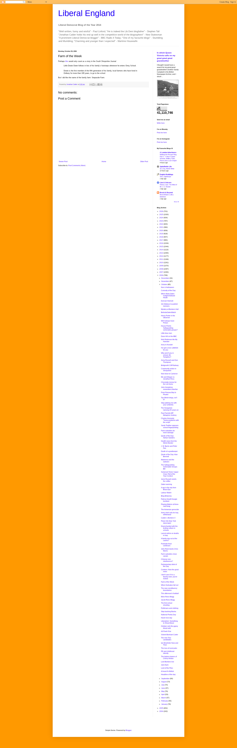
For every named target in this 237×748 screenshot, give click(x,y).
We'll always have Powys (167, 322)
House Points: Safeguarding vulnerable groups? (169, 328)
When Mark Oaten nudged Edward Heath (168, 296)
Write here (161, 123)
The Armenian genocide (170, 509)
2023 (161, 221)
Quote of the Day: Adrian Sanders (168, 437)
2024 (161, 218)
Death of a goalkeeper (169, 451)
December (165, 278)
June (163, 688)
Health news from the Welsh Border (169, 442)
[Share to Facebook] (98, 84)
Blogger (128, 730)
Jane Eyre (165, 665)
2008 (161, 269)
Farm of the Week (167, 582)
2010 (161, 263)
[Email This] (90, 84)
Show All (176, 201)
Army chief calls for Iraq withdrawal (169, 514)
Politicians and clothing (169, 608)
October (164, 284)
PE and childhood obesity (167, 652)
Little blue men (166, 333)
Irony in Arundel (167, 345)
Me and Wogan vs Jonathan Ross (167, 378)
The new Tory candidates (166, 639)
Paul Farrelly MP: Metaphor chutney (169, 414)
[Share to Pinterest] (101, 84)
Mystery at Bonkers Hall (170, 309)
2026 (161, 211)
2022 (161, 224)
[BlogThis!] (93, 84)
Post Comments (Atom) (76, 165)
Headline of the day (168, 674)
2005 (161, 708)
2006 (161, 275)
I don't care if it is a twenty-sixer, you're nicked (169, 577)
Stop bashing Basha (168, 611)
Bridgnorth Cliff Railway (170, 365)
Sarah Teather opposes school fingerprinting (169, 426)
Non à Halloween (167, 287)
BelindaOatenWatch (168, 312)
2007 (161, 272)
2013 (161, 253)
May (163, 691)
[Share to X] (96, 84)
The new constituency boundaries (169, 589)
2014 (161, 250)
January (164, 704)
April (163, 694)
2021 (161, 227)
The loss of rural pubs (169, 648)
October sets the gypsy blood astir (169, 627)
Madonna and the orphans (167, 461)
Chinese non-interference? (167, 560)
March (163, 698)
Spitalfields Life (166, 167)
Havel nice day (166, 618)
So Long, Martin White (167, 168)
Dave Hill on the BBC (169, 336)
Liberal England (86, 13)
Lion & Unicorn (165, 183)
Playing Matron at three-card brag (170, 505)
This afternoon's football (170, 593)
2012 (161, 256)
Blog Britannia (166, 496)
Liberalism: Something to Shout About (169, 622)
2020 (161, 230)
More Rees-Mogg (167, 597)
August (164, 682)
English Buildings (166, 175)
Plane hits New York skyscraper (168, 522)
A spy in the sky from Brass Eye (168, 488)
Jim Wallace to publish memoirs (169, 305)
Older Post (144, 161)
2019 (161, 234)
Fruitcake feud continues (166, 545)
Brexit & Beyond (166, 193)
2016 (161, 243)
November (165, 281)
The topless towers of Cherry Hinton (169, 657)
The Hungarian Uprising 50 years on (170, 409)
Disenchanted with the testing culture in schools (169, 528)
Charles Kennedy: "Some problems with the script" (170, 420)
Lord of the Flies (167, 668)
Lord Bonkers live (167, 662)
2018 (161, 237)
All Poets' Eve (166, 631)
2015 (161, 247)
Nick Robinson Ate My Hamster (169, 340)
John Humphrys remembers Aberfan (169, 388)
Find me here (162, 133)
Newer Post (63, 161)
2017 (161, 240)
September (165, 679)
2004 (161, 711)
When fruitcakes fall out (169, 585)
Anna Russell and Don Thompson (169, 361)
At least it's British (167, 671)
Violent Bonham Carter (169, 635)
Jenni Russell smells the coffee (168, 480)
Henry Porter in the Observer (168, 317)
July (163, 685)
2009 (161, 266)
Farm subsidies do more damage (168, 432)
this (66, 61)
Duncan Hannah (167, 301)
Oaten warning (166, 484)
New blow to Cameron (169, 374)
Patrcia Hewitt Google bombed (169, 500)
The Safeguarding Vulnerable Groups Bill (169, 467)
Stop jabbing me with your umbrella (169, 404)
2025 (161, 214)
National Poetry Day (168, 615)
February (164, 701)
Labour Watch (166, 493)
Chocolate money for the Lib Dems (169, 383)
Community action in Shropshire (168, 370)
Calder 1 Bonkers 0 (168, 518)
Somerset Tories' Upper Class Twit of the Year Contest (169, 474)
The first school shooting (166, 604)
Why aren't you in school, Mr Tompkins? (167, 355)
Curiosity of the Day (168, 290)
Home (104, 161)
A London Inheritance (168, 152)
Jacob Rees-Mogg (168, 600)
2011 (161, 259)
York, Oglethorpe (165, 176)
